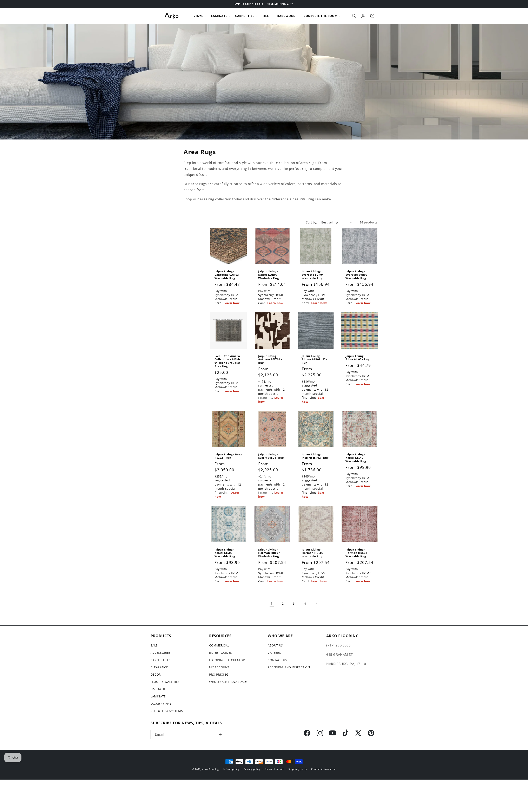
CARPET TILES (161, 660)
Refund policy (231, 768)
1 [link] (272, 603)
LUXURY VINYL (161, 703)
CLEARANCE (159, 667)
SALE (154, 645)
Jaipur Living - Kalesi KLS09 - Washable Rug (224, 553)
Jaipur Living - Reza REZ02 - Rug (228, 456)
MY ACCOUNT (219, 667)
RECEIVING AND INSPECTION (289, 667)
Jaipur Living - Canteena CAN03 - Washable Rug (227, 275)
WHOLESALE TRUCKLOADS (228, 682)
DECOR (156, 674)
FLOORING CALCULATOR (227, 660)
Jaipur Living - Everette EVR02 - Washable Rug (357, 275)
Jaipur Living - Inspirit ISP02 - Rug (315, 456)
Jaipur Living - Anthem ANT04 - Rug (270, 359)
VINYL (198, 16)
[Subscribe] (220, 734)
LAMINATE (219, 16)
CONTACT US (277, 660)
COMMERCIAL (219, 645)
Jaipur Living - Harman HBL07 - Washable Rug (269, 553)
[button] (354, 15)
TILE (265, 16)
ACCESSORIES (161, 653)
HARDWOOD (286, 16)
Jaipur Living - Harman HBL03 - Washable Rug (313, 553)
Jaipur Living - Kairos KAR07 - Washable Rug (268, 275)
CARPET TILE (244, 16)
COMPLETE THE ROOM (320, 16)
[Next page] (316, 603)
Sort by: (311, 222)
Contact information (323, 768)
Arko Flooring (210, 769)
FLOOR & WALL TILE (165, 682)
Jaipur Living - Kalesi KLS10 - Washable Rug (355, 458)
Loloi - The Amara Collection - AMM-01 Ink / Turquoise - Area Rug (228, 361)
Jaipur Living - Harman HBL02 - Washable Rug (357, 553)
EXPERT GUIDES (220, 653)
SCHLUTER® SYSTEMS (167, 711)
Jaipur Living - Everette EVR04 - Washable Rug (313, 275)
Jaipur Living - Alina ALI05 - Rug (357, 357)
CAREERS (274, 653)
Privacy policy (252, 768)
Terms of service (274, 768)
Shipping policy (298, 768)
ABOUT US (275, 645)
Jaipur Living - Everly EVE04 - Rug (271, 456)
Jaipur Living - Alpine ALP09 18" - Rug (314, 359)
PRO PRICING (219, 674)
